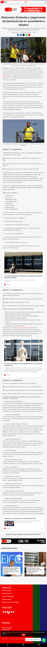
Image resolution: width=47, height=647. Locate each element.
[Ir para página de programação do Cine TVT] (23, 543)
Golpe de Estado (28, 534)
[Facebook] (11, 612)
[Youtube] (3, 612)
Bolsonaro (13, 534)
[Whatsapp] (5, 612)
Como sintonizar (8, 596)
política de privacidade (39, 632)
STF (33, 83)
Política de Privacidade (10, 602)
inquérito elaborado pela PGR (22, 327)
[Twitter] (9, 612)
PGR (35, 534)
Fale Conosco (7, 593)
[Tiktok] (13, 612)
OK (23, 634)
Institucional (6, 590)
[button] (26, 2)
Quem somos (6, 599)
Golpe (20, 534)
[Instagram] (7, 612)
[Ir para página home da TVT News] (23, 12)
